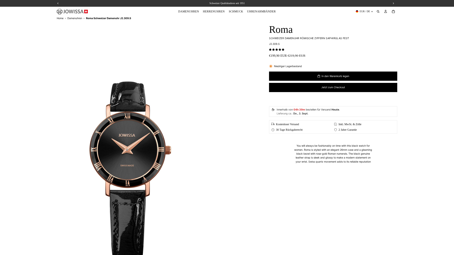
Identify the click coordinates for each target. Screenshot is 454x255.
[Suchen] (378, 11)
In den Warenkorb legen (335, 76)
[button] (276, 49)
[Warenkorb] (393, 11)
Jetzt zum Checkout (333, 87)
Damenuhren (74, 18)
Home (60, 18)
